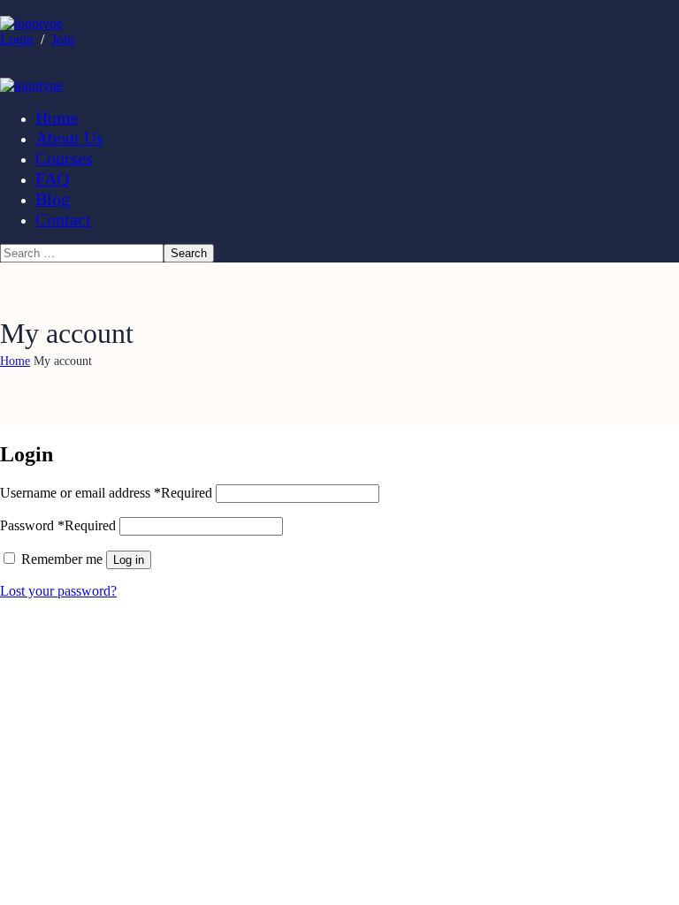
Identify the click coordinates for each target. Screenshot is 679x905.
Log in (128, 560)
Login (17, 39)
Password (58, 525)
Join (62, 39)
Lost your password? (58, 590)
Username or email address (106, 492)
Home (15, 361)
